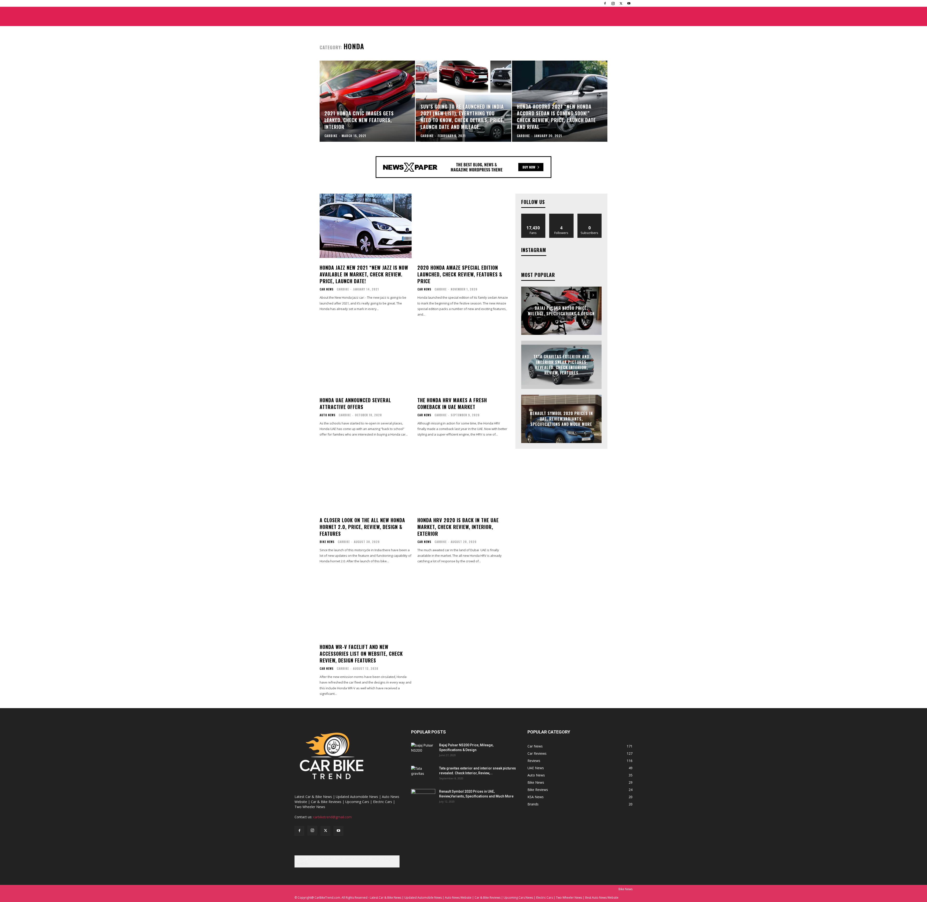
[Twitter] (621, 3)
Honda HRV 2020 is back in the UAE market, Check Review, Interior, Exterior (458, 526)
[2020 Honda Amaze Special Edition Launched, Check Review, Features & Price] (463, 226)
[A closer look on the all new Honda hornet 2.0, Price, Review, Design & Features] (366, 478)
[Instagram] (613, 3)
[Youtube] (628, 3)
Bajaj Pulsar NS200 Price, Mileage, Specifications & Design (561, 310)
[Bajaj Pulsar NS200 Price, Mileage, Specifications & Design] (423, 751)
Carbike (343, 289)
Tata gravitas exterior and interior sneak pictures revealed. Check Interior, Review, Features (561, 365)
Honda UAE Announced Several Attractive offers (355, 403)
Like (533, 215)
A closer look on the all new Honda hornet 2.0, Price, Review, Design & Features (362, 526)
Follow (561, 215)
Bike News (327, 541)
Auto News (328, 415)
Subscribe (589, 215)
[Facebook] (605, 3)
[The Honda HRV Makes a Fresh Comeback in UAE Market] (463, 358)
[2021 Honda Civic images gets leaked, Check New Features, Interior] (367, 101)
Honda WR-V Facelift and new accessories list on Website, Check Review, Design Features (361, 653)
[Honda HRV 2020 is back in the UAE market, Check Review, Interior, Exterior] (463, 478)
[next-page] (593, 295)
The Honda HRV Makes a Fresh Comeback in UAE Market (452, 403)
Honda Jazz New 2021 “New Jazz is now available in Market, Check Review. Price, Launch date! (364, 274)
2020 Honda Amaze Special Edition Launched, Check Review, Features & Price (459, 274)
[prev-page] (584, 295)
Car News (327, 289)
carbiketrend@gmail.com (332, 817)
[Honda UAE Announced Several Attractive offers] (366, 358)
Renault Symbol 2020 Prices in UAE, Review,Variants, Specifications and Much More (561, 419)
